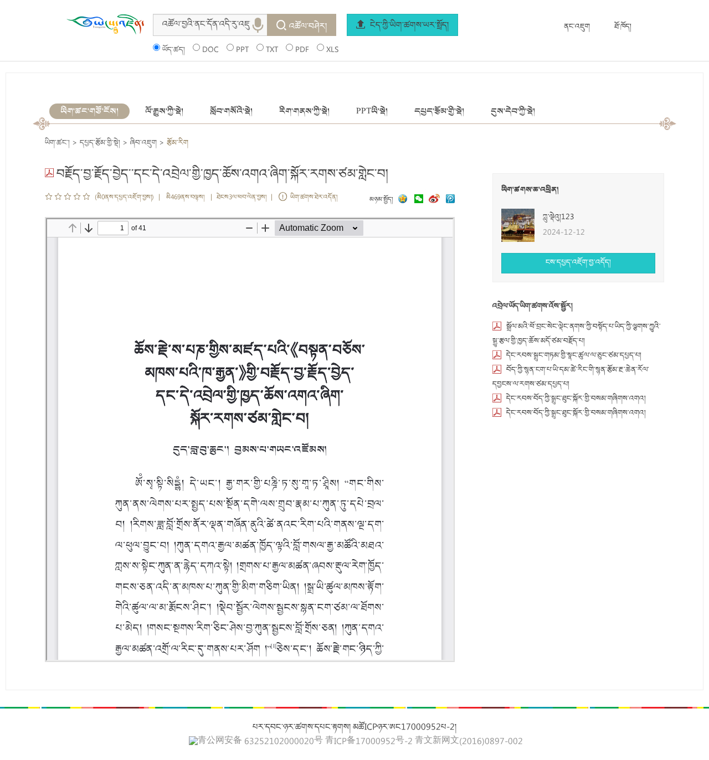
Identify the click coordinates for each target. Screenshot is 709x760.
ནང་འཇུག (577, 27)
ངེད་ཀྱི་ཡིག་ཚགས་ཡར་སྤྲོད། (408, 26)
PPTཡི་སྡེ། (372, 111)
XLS (332, 50)
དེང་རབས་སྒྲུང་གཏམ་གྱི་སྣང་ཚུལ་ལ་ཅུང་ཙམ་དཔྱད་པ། (573, 356)
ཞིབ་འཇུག (143, 143)
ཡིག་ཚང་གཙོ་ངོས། (89, 111)
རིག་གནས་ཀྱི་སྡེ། (304, 111)
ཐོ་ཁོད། (622, 27)
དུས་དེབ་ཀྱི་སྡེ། (513, 111)
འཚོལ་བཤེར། (308, 27)
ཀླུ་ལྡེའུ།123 (558, 217)
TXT (272, 50)
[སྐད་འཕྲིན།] (416, 200)
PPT (242, 50)
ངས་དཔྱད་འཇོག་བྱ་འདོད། (578, 263)
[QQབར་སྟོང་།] (401, 200)
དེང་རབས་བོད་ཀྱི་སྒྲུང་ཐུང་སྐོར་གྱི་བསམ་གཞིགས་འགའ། (576, 399)
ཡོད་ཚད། (173, 50)
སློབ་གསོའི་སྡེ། (231, 111)
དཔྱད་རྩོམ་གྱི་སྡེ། (439, 111)
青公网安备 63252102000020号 (260, 741)
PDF (302, 50)
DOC (210, 50)
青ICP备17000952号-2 (369, 742)
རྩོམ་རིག (177, 143)
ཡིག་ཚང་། (57, 143)
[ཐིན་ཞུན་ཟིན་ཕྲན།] (450, 200)
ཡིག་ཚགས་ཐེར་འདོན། (313, 198)
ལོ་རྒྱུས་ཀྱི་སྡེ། (164, 111)
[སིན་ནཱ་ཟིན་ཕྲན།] (435, 200)
